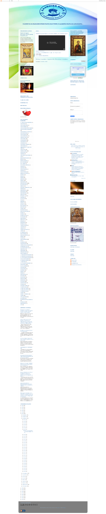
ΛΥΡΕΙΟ (21, 230)
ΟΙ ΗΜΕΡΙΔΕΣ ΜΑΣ (23, 246)
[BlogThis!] (37, 54)
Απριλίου (24, 481)
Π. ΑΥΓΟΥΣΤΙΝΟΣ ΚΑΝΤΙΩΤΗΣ (26, 257)
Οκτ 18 (25, 444)
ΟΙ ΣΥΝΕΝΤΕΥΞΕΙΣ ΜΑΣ (24, 247)
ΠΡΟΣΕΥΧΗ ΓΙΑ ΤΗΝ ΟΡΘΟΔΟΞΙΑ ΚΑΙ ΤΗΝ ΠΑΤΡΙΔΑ (26, 96)
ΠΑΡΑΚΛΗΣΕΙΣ (23, 268)
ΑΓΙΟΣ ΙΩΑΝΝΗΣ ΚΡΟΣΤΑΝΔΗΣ (26, 128)
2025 (22, 407)
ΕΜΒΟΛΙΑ (22, 186)
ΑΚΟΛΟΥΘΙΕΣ (23, 138)
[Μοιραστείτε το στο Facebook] (39, 54)
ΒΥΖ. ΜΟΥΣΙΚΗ (23, 162)
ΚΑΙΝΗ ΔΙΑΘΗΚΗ (73, 204)
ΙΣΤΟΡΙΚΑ (22, 214)
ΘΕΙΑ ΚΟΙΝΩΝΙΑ (23, 205)
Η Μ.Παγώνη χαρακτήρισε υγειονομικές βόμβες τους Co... (28, 431)
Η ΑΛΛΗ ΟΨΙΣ (74, 153)
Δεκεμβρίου (25, 415)
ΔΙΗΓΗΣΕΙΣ (22, 179)
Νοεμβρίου (25, 416)
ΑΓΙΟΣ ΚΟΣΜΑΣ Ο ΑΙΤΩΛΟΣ (25, 131)
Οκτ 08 (25, 460)
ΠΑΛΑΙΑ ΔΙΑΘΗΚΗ (23, 265)
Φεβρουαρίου (25, 484)
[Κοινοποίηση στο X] (38, 54)
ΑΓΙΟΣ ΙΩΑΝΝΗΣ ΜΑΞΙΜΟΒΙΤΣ (26, 129)
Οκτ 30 (25, 421)
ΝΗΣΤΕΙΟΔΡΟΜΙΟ (23, 239)
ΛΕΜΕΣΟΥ (22, 228)
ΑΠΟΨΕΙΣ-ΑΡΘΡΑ (23, 150)
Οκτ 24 (25, 434)
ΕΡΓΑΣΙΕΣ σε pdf (23, 195)
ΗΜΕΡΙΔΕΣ (22, 201)
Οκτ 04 (25, 466)
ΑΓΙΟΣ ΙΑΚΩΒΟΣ (23, 126)
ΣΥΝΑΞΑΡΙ (22, 281)
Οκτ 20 (25, 440)
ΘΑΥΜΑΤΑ (22, 204)
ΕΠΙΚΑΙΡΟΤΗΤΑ (45, 55)
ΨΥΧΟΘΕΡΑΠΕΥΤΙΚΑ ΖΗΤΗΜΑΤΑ (26, 299)
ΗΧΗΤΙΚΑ (22, 202)
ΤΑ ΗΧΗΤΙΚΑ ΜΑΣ (23, 291)
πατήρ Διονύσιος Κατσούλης (76, 264)
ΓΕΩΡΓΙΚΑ (22, 170)
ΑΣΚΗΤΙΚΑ (22, 153)
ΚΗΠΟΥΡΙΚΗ (22, 218)
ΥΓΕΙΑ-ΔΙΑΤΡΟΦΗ (23, 296)
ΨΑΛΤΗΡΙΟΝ (22, 298)
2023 (22, 410)
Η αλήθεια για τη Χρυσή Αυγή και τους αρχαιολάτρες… (26, 331)
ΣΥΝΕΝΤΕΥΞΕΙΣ (23, 282)
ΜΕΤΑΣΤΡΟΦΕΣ (23, 233)
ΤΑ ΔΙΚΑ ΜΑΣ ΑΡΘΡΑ (24, 288)
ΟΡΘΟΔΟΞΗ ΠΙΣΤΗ (23, 251)
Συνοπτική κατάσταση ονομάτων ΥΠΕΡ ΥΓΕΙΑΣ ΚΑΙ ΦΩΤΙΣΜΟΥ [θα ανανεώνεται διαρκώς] (26, 356)
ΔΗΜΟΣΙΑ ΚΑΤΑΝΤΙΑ (24, 173)
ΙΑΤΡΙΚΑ (22, 208)
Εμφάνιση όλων (83, 178)
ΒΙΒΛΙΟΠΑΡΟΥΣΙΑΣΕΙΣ (24, 157)
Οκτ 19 (25, 442)
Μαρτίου (24, 482)
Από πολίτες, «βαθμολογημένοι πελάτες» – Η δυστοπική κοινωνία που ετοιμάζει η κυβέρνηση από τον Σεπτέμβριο (78, 162)
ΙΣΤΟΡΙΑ (22, 212)
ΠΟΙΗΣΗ (21, 272)
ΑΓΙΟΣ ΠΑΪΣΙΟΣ (23, 134)
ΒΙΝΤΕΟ (40, 55)
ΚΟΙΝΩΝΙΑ (22, 221)
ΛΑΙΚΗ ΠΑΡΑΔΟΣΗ (23, 225)
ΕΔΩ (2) (78, 247)
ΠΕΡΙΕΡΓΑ (22, 271)
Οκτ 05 (25, 464)
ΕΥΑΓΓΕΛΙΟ (22, 198)
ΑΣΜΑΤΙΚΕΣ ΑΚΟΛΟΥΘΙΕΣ (25, 155)
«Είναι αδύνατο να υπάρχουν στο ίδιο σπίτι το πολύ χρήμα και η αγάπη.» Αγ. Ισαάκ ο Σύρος (78, 146)
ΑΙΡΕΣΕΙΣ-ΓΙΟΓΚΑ (23, 137)
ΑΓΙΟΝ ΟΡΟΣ (22, 123)
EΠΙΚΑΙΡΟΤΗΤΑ (23, 303)
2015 (22, 496)
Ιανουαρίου (25, 486)
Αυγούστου (25, 474)
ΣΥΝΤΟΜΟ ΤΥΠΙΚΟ (24, 285)
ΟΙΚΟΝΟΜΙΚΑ (23, 250)
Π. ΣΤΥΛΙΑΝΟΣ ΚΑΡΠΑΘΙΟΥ (25, 263)
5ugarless (58, 507)
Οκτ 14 (25, 450)
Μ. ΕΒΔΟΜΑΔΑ (23, 232)
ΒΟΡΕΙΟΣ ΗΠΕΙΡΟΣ (23, 160)
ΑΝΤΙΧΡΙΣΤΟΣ (23, 143)
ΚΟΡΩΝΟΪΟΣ (22, 222)
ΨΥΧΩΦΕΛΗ (22, 301)
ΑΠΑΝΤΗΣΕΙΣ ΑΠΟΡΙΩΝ (24, 144)
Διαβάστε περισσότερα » (40, 51)
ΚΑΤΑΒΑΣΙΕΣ (22, 216)
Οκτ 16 (25, 447)
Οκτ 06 (25, 463)
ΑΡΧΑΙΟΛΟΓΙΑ (23, 152)
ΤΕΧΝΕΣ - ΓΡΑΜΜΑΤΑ (24, 294)
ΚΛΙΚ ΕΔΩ (72, 196)
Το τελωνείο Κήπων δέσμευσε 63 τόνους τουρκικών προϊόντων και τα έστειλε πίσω (26, 339)
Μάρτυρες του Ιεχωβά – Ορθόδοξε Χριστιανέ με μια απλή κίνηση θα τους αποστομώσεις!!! (26, 364)
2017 (22, 492)
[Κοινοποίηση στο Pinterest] (40, 54)
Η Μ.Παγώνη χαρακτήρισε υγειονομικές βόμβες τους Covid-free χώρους (52, 33)
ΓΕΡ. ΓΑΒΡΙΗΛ (23, 163)
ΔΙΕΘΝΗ (21, 177)
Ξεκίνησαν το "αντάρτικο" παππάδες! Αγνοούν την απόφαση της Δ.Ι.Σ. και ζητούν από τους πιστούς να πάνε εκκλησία (26, 311)
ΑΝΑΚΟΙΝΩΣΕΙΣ (23, 140)
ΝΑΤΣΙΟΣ (22, 237)
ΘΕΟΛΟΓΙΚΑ (22, 207)
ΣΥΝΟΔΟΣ (22, 284)
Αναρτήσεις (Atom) (44, 61)
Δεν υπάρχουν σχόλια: (57, 52)
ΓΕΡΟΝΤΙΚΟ (22, 167)
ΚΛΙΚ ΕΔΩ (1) (72, 247)
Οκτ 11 (25, 455)
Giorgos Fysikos (74, 260)
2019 (22, 489)
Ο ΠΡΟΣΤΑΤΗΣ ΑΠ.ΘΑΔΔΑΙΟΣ (25, 244)
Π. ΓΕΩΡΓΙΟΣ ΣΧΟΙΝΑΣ (24, 260)
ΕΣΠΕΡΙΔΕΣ (22, 197)
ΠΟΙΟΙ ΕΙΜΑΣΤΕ (23, 274)
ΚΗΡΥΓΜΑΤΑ (22, 219)
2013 (22, 499)
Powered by (75, 77)
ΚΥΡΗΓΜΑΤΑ (22, 223)
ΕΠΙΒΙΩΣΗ (22, 188)
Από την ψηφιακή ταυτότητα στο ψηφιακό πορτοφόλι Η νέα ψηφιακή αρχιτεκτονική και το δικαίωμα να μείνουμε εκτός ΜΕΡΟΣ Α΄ (77, 168)
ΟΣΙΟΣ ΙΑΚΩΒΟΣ (23, 253)
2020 (22, 488)
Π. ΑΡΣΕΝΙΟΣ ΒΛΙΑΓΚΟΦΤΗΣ (25, 256)
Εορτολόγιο (77, 141)
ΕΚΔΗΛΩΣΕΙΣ (22, 181)
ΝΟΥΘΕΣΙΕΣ (22, 242)
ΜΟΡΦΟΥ (22, 236)
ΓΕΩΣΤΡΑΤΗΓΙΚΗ (23, 171)
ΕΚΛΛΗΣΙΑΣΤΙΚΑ (23, 184)
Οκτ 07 (25, 461)
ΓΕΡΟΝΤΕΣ (22, 166)
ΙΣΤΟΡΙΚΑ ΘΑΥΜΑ (23, 215)
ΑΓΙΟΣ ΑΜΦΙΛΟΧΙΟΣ (24, 125)
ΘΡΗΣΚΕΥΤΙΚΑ (75, 175)
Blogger (64, 507)
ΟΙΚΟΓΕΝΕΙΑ (22, 249)
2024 (22, 408)
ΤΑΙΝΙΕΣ (22, 292)
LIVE (21, 304)
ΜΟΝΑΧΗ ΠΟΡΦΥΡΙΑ (24, 235)
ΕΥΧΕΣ (21, 200)
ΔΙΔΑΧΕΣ (22, 176)
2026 (22, 405)
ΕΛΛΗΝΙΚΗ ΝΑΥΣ (74, 263)
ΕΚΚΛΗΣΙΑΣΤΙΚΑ (23, 183)
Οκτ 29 (25, 422)
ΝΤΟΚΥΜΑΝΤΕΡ (23, 243)
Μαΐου (24, 479)
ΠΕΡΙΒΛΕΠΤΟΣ (74, 160)
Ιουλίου (24, 476)
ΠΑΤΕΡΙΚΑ (22, 270)
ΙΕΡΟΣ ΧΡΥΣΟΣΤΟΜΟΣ (24, 211)
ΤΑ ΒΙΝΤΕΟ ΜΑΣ (23, 287)
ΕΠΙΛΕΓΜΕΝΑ (23, 191)
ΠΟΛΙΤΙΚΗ (22, 275)
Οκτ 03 (25, 468)
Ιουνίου (24, 478)
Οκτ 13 (25, 452)
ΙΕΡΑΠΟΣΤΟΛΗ (23, 209)
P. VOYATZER (73, 261)
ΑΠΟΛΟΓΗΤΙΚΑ (23, 145)
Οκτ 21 (25, 439)
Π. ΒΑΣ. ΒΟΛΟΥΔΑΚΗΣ (24, 258)
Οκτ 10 (25, 456)
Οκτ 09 (25, 458)
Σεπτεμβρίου (25, 473)
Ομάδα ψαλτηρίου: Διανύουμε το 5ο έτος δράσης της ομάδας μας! (26, 34)
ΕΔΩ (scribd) (82, 81)
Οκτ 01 (25, 471)
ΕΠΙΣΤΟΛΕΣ (22, 194)
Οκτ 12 (25, 453)
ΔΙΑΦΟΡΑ (22, 174)
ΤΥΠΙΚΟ (21, 295)
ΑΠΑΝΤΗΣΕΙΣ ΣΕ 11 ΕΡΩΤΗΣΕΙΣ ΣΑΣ (26, 348)
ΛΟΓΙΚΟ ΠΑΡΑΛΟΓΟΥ (24, 229)
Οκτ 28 (25, 424)
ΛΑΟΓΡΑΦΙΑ (22, 226)
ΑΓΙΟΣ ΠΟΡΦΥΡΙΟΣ (23, 135)
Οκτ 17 (25, 445)
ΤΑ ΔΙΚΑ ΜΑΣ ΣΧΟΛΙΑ (24, 289)
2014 (22, 497)
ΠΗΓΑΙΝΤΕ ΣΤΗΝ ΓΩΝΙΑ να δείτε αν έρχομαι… (78, 173)
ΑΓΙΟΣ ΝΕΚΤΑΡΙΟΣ (23, 133)
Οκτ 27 (25, 426)
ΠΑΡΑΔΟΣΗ (22, 267)
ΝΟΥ (21, 240)
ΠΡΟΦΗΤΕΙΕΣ (22, 280)
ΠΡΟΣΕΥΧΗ (22, 278)
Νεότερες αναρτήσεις (41, 59)
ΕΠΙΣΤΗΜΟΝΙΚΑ (23, 193)
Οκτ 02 (25, 469)
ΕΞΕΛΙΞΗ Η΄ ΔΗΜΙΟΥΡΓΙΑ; (25, 187)
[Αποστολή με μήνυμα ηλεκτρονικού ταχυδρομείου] (36, 54)
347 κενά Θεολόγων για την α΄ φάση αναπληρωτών (78, 176)
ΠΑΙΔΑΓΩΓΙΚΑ (23, 264)
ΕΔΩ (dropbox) (75, 81)
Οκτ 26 (25, 427)
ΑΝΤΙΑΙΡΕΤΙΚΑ (23, 141)
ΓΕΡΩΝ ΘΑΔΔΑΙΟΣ (23, 169)
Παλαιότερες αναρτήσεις (61, 59)
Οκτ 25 (25, 429)
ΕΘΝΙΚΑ (21, 180)
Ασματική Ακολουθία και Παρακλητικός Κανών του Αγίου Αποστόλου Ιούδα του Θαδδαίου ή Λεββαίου (26, 384)
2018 (22, 491)
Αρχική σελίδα (51, 59)
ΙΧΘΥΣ (73, 165)
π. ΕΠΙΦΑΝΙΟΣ (23, 261)
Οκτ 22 (25, 437)
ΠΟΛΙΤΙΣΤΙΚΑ (23, 277)
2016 (22, 494)
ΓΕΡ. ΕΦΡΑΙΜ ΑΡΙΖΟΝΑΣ (24, 164)
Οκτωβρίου (25, 418)
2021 (22, 413)
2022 (22, 412)
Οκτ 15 (25, 448)
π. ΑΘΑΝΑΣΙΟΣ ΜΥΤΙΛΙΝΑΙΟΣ (25, 254)
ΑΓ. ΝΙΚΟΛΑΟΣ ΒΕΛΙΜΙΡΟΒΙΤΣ (26, 122)
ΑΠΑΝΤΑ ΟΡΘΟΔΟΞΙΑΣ (76, 171)
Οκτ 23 (25, 436)
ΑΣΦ (21, 156)
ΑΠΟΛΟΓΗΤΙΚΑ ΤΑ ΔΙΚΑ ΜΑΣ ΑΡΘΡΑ (25, 148)
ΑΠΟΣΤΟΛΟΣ (22, 149)
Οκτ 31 (25, 419)
